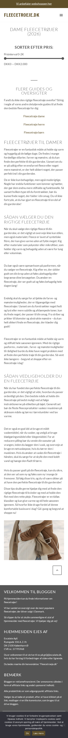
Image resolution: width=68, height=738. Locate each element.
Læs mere (39, 733)
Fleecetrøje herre (34, 124)
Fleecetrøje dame (34, 116)
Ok (27, 733)
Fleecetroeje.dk (21, 15)
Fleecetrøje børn (34, 132)
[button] (61, 15)
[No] (64, 725)
